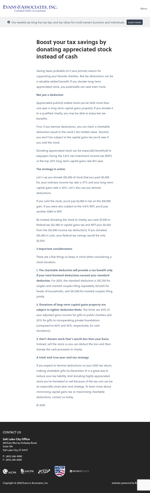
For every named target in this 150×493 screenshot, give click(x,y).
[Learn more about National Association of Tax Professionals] (44, 471)
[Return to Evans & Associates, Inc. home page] (30, 8)
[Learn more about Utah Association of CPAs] (27, 471)
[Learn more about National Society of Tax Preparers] (59, 471)
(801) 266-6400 (14, 459)
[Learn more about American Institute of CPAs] (9, 471)
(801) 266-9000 (14, 456)
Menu (143, 8)
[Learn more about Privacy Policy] (79, 471)
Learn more (134, 22)
